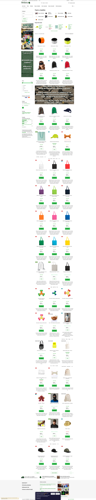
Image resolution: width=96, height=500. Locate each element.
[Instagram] (23, 108)
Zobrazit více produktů (54, 30)
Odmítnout (52, 493)
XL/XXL (53, 365)
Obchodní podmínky (24, 0)
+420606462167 (26, 105)
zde (47, 496)
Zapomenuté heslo (24, 21)
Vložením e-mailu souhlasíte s (44, 488)
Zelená (54, 158)
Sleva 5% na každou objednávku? (26, 119)
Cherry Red (41, 156)
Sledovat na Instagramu (63, 496)
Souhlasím (57, 493)
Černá (56, 158)
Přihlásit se (24, 18)
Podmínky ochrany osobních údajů (33, 0)
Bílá (49, 158)
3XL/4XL (56, 365)
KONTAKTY (24, 483)
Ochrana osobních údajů (27, 489)
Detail (41, 148)
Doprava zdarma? (24, 122)
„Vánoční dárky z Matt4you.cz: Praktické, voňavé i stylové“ (26, 112)
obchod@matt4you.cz (27, 103)
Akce (27, 86)
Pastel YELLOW (64, 366)
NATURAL (37, 156)
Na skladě (27, 85)
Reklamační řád (25, 487)
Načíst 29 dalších (54, 472)
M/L (51, 365)
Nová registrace (24, 20)
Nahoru (38, 472)
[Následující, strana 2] (71, 473)
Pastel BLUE (68, 366)
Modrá (51, 158)
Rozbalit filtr (27, 92)
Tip (27, 89)
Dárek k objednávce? (25, 121)
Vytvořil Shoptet (71, 499)
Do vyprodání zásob (27, 90)
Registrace (72, 0)
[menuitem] (23, 6)
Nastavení (38, 498)
